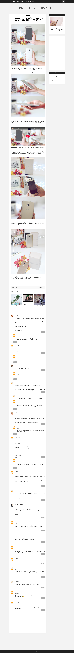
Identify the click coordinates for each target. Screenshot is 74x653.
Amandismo (16, 515)
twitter (13, 223)
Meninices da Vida (17, 498)
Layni (16, 412)
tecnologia (15, 284)
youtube (61, 81)
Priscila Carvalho (37, 8)
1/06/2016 (16, 604)
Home (10, 1)
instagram (61, 77)
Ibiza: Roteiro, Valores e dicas (16, 305)
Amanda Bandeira (19, 504)
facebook (52, 77)
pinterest (56, 81)
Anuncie (27, 1)
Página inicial (32, 1)
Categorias (18, 1)
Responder (14, 361)
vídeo (18, 284)
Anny (16, 382)
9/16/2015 (16, 582)
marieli (16, 521)
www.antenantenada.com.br (19, 484)
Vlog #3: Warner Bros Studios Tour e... (39, 306)
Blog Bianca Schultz (18, 455)
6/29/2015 (16, 548)
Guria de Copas (17, 540)
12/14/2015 (17, 593)
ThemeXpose (39, 651)
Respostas (15, 332)
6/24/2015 (16, 536)
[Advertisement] (27, 643)
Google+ (52, 81)
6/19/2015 (16, 316)
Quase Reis (16, 351)
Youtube (22, 1)
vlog (23, 284)
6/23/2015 (16, 506)
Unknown (17, 345)
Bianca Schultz (18, 437)
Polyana (17, 315)
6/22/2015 (16, 473)
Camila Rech (18, 490)
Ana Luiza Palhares (19, 365)
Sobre (14, 1)
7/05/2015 (16, 560)
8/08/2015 (16, 569)
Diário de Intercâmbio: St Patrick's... (27, 304)
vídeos (21, 284)
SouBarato (30, 123)
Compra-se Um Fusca (20, 529)
